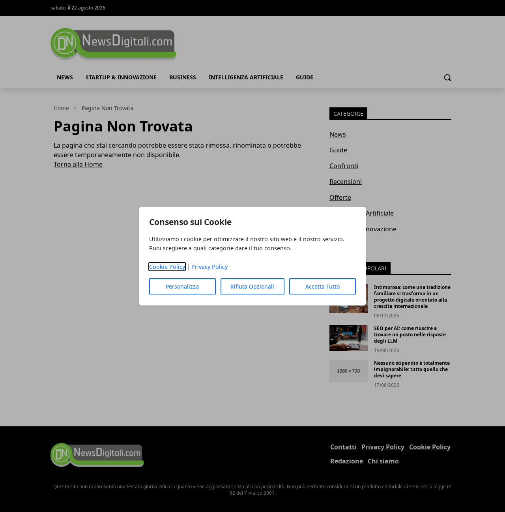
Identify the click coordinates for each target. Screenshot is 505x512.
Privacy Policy (209, 266)
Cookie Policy (167, 266)
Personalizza (182, 286)
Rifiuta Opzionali (252, 286)
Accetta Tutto (322, 286)
